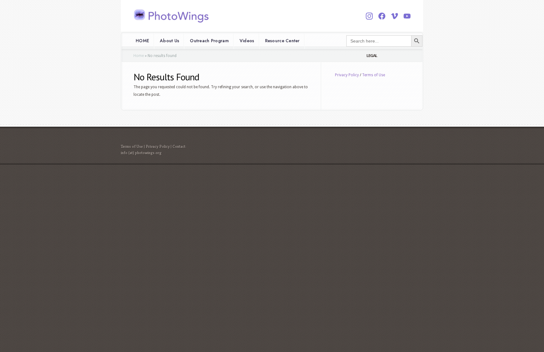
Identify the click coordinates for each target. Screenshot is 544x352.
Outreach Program (209, 41)
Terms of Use (373, 75)
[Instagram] (369, 16)
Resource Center (282, 41)
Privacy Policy (347, 75)
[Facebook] (381, 16)
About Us (169, 41)
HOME (142, 41)
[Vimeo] (394, 16)
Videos (247, 41)
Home (138, 56)
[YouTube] (407, 16)
